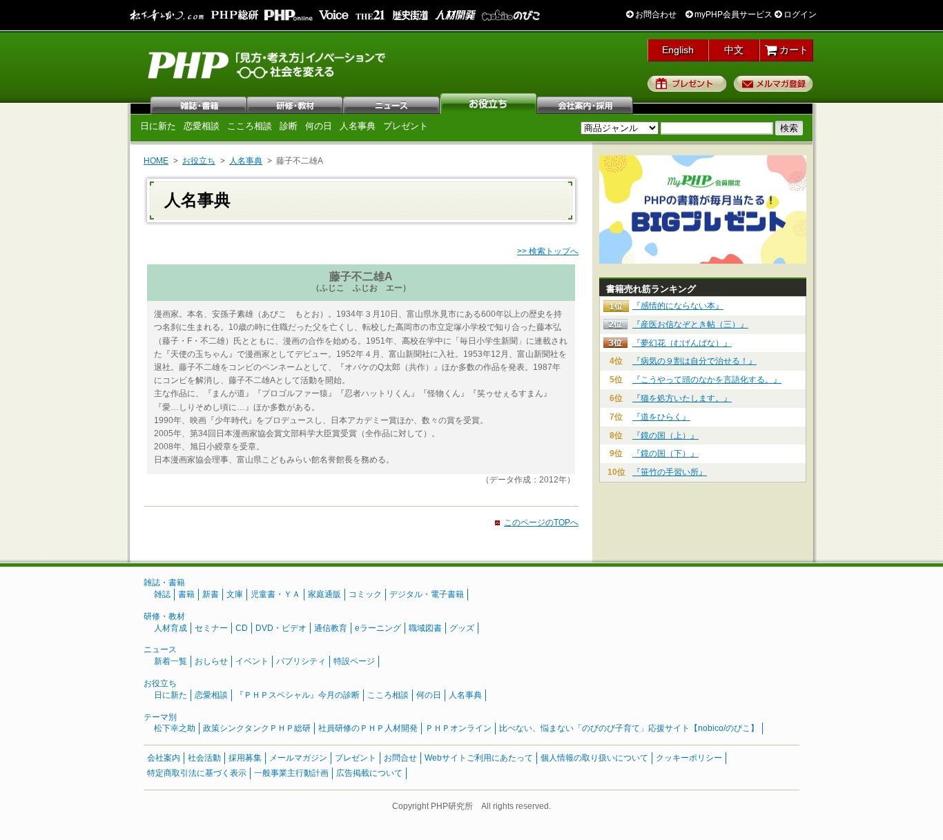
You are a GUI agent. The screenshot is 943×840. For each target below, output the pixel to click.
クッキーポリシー (689, 758)
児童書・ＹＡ (275, 594)
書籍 (186, 594)
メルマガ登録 (773, 83)
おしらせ (211, 661)
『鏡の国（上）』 (665, 435)
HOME (156, 161)
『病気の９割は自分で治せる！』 (694, 361)
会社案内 (585, 103)
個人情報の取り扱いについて (594, 758)
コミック (365, 594)
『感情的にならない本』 (677, 306)
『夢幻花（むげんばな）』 (682, 343)
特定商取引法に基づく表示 (196, 773)
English (678, 49)
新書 (210, 594)
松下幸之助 (174, 728)
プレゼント (687, 83)
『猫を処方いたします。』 (682, 398)
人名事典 (358, 126)
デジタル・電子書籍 (426, 594)
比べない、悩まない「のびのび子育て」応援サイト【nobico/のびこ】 (629, 728)
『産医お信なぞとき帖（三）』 (690, 324)
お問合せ (400, 758)
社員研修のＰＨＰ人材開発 (368, 728)
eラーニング (378, 628)
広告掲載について (369, 773)
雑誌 (198, 103)
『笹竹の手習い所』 (669, 472)
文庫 (234, 594)
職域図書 (425, 628)
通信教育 (330, 628)
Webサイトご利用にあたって (479, 758)
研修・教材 (295, 103)
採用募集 (245, 758)
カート (792, 49)
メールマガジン (298, 758)
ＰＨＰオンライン (458, 728)
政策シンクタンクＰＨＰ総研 (257, 728)
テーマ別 (160, 717)
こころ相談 (249, 126)
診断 (289, 126)
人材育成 (170, 628)
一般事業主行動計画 (291, 773)
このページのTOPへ (541, 522)
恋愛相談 (202, 126)
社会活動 (204, 758)
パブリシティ (301, 661)
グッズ (461, 628)
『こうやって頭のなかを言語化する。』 (706, 379)
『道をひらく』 (661, 417)
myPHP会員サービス (732, 14)
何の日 (318, 126)
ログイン (799, 14)
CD (241, 628)
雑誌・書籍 (164, 582)
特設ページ (354, 661)
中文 (733, 49)
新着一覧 (170, 661)
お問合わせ (655, 14)
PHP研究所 (268, 64)
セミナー (211, 628)
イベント (252, 661)
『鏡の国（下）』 (665, 453)
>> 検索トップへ (548, 251)
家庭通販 (324, 594)
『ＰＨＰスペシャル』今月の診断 (297, 695)
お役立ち (488, 103)
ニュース (392, 103)
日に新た (158, 126)
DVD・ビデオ (281, 628)
